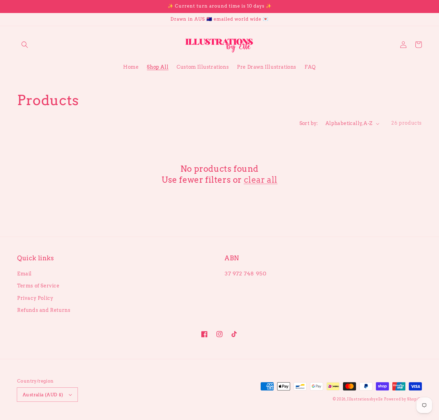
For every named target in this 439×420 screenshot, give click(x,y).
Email (24, 273)
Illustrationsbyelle (365, 399)
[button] (24, 44)
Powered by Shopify (403, 399)
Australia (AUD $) (43, 394)
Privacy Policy (35, 298)
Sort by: (308, 123)
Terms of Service (38, 285)
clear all (260, 180)
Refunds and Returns (43, 310)
